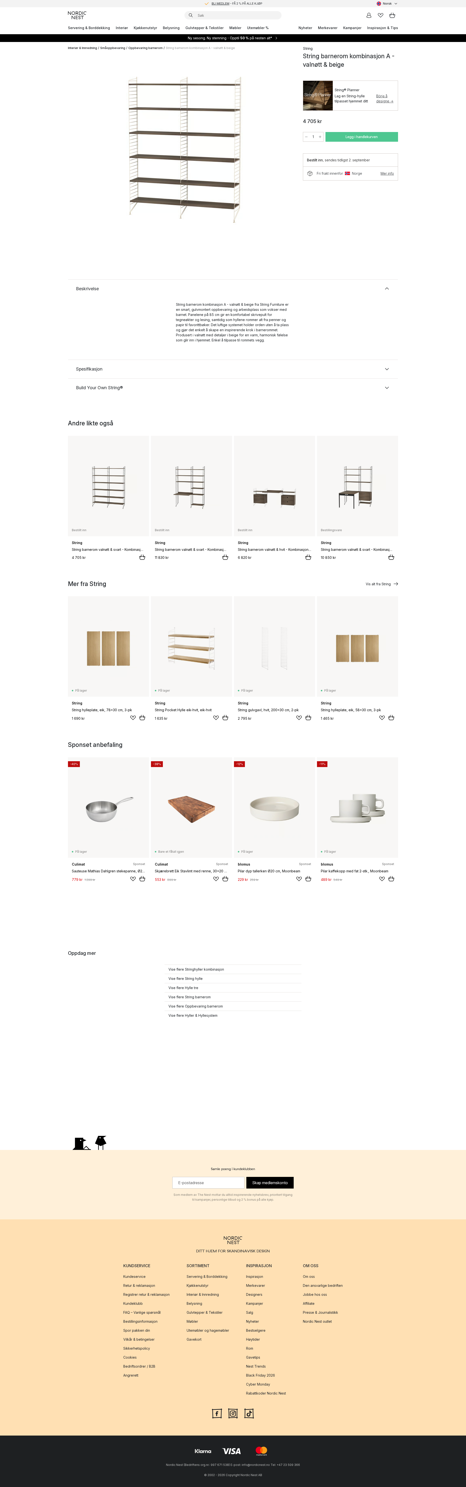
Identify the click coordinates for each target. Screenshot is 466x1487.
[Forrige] (84, 152)
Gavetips (253, 1357)
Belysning (171, 28)
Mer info (387, 173)
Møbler (235, 28)
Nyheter (305, 28)
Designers (254, 1294)
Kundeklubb (133, 1303)
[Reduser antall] (306, 137)
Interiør (122, 28)
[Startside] (77, 15)
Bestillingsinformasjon (140, 1321)
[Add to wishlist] (133, 718)
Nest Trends (256, 1366)
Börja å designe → (384, 98)
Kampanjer (352, 28)
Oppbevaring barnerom (145, 48)
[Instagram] (233, 1413)
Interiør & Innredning (82, 48)
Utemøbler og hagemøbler (208, 1330)
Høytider (253, 1339)
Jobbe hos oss (315, 1294)
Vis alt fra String (378, 584)
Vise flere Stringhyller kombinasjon (196, 969)
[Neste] (284, 152)
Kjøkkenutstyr (145, 28)
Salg (249, 1312)
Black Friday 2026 (260, 1375)
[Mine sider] (369, 15)
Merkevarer (327, 28)
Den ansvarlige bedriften (323, 1285)
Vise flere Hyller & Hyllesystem (192, 1015)
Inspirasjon (254, 1276)
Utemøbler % (258, 28)
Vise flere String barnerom (189, 997)
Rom (249, 1348)
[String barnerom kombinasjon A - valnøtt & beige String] (184, 151)
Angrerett (130, 1375)
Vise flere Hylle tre (183, 988)
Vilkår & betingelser (139, 1339)
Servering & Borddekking (89, 28)
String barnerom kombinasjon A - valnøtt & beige (200, 48)
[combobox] (387, 3)
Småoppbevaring (112, 48)
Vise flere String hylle (185, 978)
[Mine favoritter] (380, 15)
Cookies (130, 1357)
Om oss (309, 1276)
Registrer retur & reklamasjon (146, 1294)
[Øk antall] (320, 137)
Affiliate (309, 1303)
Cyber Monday (258, 1384)
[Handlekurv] (392, 15)
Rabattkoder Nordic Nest (266, 1393)
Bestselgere (256, 1330)
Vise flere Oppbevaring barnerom (195, 1006)
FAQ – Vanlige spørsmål (142, 1312)
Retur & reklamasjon (139, 1285)
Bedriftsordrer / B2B (139, 1366)
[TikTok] (249, 1413)
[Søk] (191, 15)
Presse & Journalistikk (320, 1312)
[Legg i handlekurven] (142, 557)
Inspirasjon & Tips (382, 28)
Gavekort (194, 1339)
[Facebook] (217, 1413)
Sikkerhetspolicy (136, 1348)
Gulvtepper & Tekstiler (204, 28)
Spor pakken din (136, 1330)
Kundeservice (134, 1276)
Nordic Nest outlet (317, 1321)
